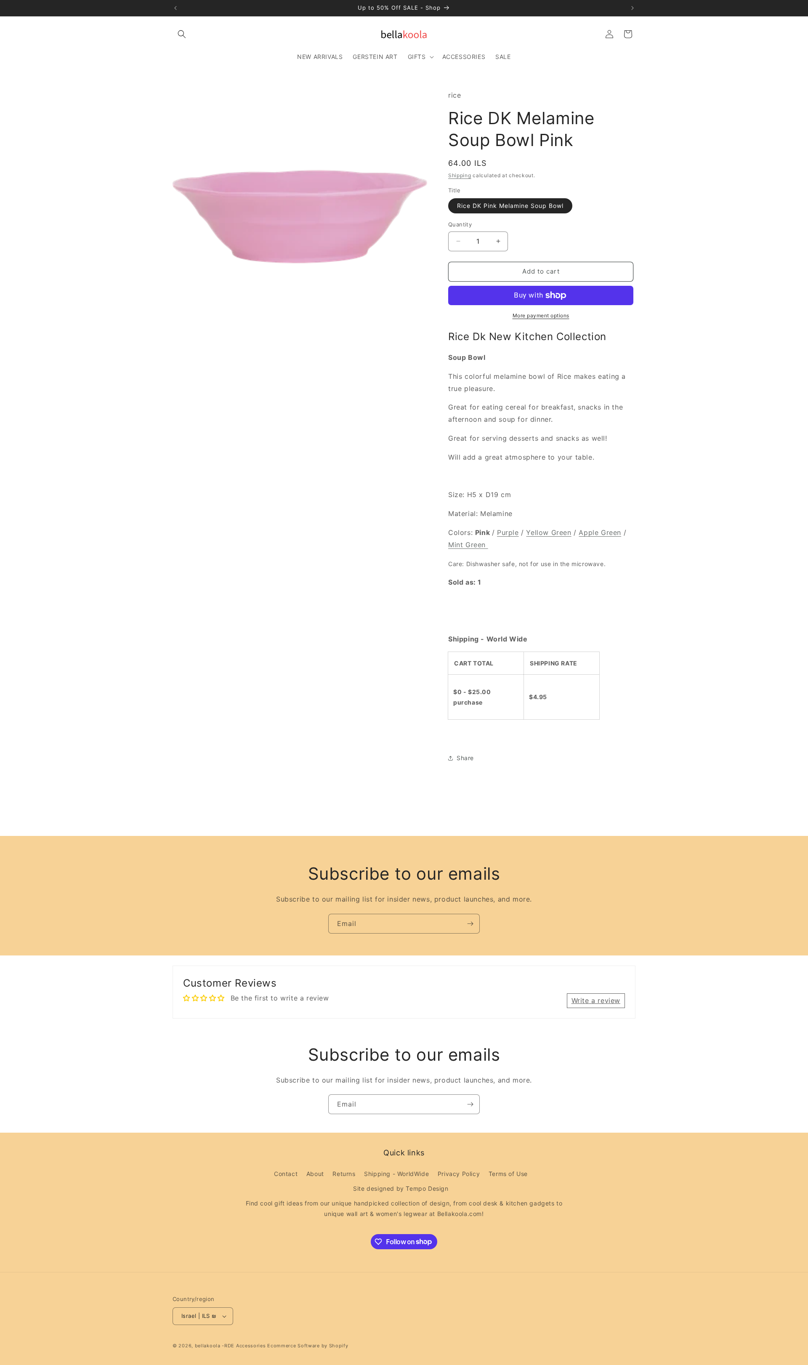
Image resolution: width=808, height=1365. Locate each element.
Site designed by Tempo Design (400, 1188)
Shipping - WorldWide (396, 1173)
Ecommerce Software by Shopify (307, 1346)
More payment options (541, 315)
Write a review (595, 1000)
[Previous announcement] (175, 8)
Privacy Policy (459, 1173)
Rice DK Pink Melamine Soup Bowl (510, 205)
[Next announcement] (632, 8)
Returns (343, 1173)
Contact (286, 1173)
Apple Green (600, 532)
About (315, 1173)
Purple (508, 532)
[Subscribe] (470, 924)
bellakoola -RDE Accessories (230, 1346)
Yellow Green (548, 532)
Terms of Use (508, 1173)
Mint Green (468, 544)
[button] (182, 34)
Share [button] (465, 757)
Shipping (459, 175)
